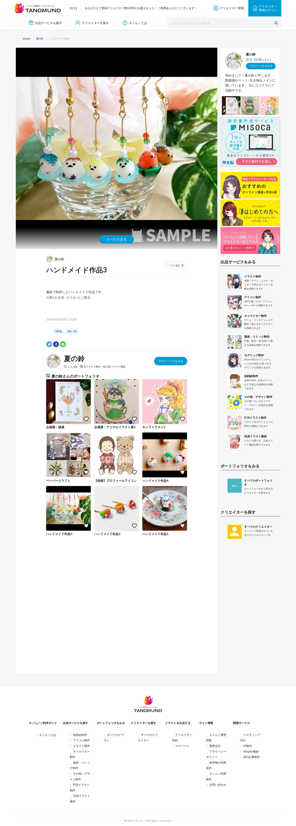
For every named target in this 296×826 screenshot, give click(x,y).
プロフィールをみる (170, 361)
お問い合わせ (217, 784)
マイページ (182, 746)
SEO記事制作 (251, 757)
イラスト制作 (81, 746)
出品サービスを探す (48, 23)
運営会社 (215, 746)
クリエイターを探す (95, 23)
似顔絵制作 (80, 735)
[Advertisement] (250, 613)
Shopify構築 (251, 751)
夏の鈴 (59, 259)
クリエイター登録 (232, 8)
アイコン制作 (81, 740)
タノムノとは (138, 23)
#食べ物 (72, 331)
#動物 (58, 331)
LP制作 (247, 746)
